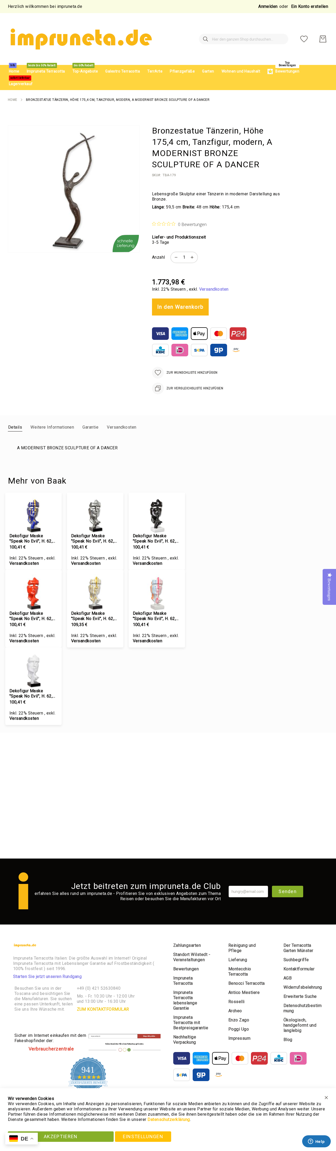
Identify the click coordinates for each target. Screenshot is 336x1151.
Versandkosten (214, 289)
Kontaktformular (299, 968)
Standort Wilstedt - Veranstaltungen (191, 957)
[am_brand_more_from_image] (33, 515)
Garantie (90, 427)
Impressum (239, 1038)
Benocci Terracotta (246, 983)
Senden (288, 891)
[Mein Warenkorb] (323, 39)
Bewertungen (186, 968)
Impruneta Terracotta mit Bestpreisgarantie (190, 1022)
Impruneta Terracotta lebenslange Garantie (185, 1000)
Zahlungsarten (187, 945)
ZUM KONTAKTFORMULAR (103, 1009)
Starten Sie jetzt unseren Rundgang (47, 976)
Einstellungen (143, 1136)
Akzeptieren (61, 1136)
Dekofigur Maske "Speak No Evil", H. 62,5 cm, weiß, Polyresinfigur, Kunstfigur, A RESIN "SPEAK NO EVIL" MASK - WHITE (33, 693)
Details (15, 427)
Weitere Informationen (52, 427)
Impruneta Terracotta (183, 981)
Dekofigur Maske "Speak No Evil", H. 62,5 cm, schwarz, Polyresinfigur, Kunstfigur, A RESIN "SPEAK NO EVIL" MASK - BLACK (156, 538)
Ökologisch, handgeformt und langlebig (300, 1025)
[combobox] (243, 39)
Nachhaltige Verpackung (184, 1039)
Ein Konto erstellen (309, 6)
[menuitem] (14, 71)
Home (12, 100)
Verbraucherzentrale (51, 1049)
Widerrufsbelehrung (303, 987)
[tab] (15, 427)
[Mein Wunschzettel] (304, 39)
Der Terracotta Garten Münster (298, 948)
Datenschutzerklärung (169, 1119)
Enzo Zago (238, 1019)
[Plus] (193, 257)
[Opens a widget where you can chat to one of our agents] (316, 1141)
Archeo (235, 1010)
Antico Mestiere (244, 992)
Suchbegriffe (296, 959)
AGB (288, 978)
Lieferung (237, 959)
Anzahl (158, 257)
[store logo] (80, 39)
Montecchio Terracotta (239, 971)
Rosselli (236, 1001)
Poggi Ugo (238, 1029)
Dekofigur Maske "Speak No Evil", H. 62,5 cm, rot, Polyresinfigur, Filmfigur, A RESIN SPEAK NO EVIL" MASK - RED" (32, 616)
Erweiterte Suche (300, 996)
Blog (288, 1039)
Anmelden (268, 6)
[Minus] (175, 257)
